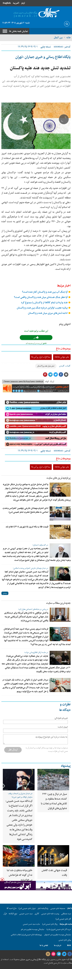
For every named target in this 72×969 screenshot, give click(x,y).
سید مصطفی (66, 913)
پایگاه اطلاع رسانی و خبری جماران (32, 959)
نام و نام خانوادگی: (61, 718)
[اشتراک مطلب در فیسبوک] (60, 374)
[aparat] (53, 954)
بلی (34, 337)
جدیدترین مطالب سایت (58, 603)
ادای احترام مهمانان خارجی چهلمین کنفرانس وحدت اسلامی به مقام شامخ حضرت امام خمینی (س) (25, 510)
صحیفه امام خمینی (57, 908)
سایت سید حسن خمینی (31, 924)
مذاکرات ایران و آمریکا (40, 357)
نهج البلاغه (13, 913)
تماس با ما (44, 945)
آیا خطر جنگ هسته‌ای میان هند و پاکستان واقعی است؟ (41, 297)
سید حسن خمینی (26, 913)
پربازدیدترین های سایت (58, 478)
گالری (37, 913)
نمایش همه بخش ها (18, 31)
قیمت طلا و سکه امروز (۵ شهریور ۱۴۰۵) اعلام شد (27, 527)
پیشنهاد (66, 766)
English (7, 3)
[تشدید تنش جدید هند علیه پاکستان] (36, 126)
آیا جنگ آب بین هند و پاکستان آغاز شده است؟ (45, 292)
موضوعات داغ (63, 348)
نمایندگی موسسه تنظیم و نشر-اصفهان (57, 934)
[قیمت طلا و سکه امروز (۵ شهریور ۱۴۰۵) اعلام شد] (60, 532)
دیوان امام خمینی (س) (27, 908)
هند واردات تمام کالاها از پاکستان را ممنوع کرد (44, 302)
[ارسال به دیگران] (66, 374)
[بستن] (2, 880)
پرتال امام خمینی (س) (49, 924)
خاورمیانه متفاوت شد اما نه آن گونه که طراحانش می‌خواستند (19, 875)
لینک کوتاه (49, 382)
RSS (69, 945)
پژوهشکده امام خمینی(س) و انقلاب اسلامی (26, 934)
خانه (68, 37)
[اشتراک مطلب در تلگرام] (50, 374)
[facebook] (69, 954)
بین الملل (58, 37)
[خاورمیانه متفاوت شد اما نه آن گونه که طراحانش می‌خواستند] (19, 856)
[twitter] (64, 954)
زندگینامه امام (43, 908)
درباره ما (57, 945)
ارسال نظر (13, 749)
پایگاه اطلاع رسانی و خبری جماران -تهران (43, 57)
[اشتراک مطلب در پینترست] (45, 374)
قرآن (5, 913)
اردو (23, 3)
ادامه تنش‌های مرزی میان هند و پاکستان (48, 313)
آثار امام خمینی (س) (63, 919)
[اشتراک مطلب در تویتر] (55, 374)
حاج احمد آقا (12, 908)
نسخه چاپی (45, 47)
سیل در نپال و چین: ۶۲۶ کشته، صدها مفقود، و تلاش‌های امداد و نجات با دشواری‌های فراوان (54, 801)
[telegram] (58, 954)
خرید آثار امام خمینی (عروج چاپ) (59, 929)
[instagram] (47, 954)
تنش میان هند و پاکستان (45, 366)
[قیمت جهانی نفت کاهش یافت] (53, 856)
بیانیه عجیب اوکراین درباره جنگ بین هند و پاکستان (42, 308)
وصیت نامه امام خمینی (50, 913)
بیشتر (5, 593)
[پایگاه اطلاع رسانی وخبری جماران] (36, 13)
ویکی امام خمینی (65, 940)
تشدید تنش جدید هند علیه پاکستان (40, 68)
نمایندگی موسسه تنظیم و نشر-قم (32, 929)
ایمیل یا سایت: (62, 727)
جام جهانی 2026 (62, 357)
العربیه (16, 3)
